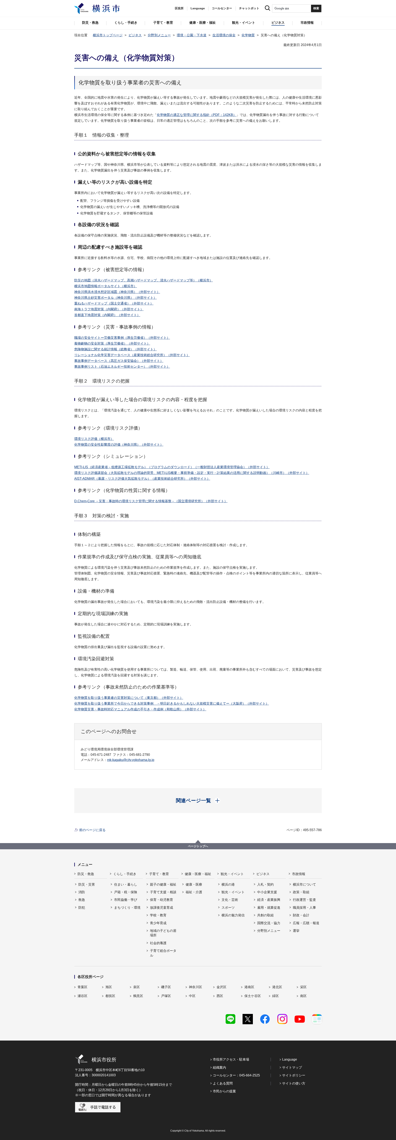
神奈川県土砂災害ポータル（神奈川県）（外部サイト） (115, 297)
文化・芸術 (230, 899)
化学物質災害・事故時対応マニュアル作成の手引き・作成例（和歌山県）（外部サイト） (140, 709)
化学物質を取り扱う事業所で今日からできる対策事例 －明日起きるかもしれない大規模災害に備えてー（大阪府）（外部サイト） (171, 703)
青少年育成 (158, 923)
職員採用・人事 (304, 907)
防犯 (81, 907)
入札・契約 (265, 884)
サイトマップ (292, 1067)
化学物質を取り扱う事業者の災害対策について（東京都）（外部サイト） (128, 697)
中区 (192, 996)
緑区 (275, 996)
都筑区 (110, 996)
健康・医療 (194, 884)
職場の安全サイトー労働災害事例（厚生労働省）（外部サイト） (122, 337)
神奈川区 (195, 987)
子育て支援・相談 (163, 892)
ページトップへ (198, 846)
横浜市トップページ (108, 35)
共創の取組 (265, 915)
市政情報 (298, 874)
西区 (220, 996)
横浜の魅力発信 (233, 915)
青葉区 (82, 987)
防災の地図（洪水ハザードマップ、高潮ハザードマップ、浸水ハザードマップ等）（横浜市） (143, 280)
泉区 (136, 987)
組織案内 (219, 1067)
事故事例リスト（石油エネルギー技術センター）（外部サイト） (122, 366)
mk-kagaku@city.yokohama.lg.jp (130, 760)
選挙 (296, 930)
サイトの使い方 (293, 1083)
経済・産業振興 (268, 899)
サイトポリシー (293, 1075)
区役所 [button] (179, 8)
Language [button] (198, 8)
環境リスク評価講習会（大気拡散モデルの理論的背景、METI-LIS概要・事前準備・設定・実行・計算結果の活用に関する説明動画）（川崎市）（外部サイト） (191, 473)
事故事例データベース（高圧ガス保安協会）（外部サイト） (118, 361)
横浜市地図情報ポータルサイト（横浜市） (105, 286)
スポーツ (228, 907)
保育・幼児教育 (161, 899)
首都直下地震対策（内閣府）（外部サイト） (107, 315)
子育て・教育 (159, 874)
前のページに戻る (92, 830)
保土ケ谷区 (252, 996)
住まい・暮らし (125, 884)
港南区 (249, 987)
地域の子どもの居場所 (163, 933)
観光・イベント (232, 874)
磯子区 (166, 987)
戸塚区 (166, 996)
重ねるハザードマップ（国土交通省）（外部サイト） (113, 303)
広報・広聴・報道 (306, 923)
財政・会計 (301, 915)
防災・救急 (86, 874)
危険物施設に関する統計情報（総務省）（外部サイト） (115, 349)
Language (289, 1059)
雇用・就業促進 (268, 907)
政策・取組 (301, 892)
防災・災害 (86, 884)
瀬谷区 (82, 996)
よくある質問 (223, 1083)
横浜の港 (228, 884)
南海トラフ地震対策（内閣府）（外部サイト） (109, 309)
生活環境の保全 (224, 35)
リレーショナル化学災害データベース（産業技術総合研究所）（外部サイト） (132, 355)
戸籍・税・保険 (125, 892)
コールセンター (222, 8)
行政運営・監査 (304, 899)
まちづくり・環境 (127, 907)
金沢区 (221, 987)
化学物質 (248, 35)
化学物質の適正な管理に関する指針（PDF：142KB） (196, 115)
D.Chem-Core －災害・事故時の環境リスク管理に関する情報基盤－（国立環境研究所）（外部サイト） (150, 501)
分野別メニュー (159, 35)
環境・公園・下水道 (191, 35)
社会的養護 (158, 943)
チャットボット (249, 8)
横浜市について (304, 884)
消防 (81, 892)
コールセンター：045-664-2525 (236, 1075)
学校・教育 (158, 915)
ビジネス (135, 35)
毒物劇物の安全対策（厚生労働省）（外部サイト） (112, 343)
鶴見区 (138, 996)
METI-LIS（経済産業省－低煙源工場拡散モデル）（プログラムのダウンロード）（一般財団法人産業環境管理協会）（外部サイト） (172, 467)
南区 (303, 996)
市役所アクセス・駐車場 (231, 1059)
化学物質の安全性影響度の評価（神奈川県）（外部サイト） (118, 444)
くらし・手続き (124, 874)
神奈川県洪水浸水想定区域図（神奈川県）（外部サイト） (117, 292)
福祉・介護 (194, 892)
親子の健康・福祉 (163, 884)
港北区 (277, 987)
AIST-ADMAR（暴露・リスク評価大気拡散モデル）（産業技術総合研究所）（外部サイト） (142, 478)
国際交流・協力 (268, 923)
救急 (81, 899)
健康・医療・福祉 (198, 874)
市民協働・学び (125, 899)
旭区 (108, 987)
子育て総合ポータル (163, 953)
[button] (198, 801)
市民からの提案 (224, 1091)
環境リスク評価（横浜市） (94, 439)
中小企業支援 (267, 892)
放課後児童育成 (161, 907)
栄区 (303, 987)
